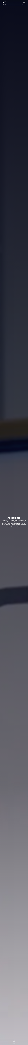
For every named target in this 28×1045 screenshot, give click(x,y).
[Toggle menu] (23, 3)
